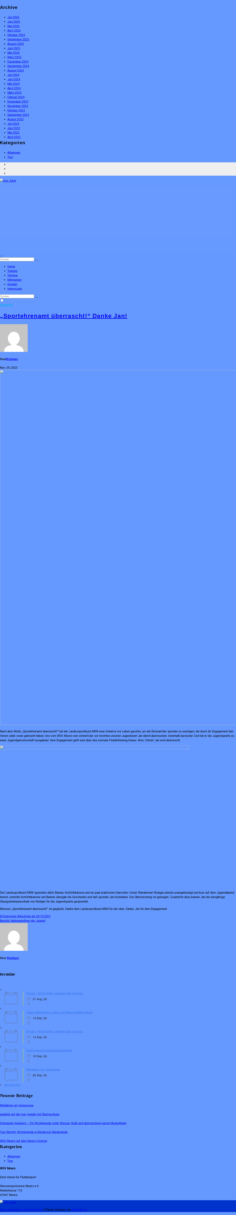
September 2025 (18, 39)
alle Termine (12, 1085)
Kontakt (12, 284)
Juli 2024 (13, 75)
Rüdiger (12, 359)
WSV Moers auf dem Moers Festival (23, 1141)
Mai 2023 (13, 132)
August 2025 (15, 44)
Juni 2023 (13, 128)
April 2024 (14, 88)
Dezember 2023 (17, 101)
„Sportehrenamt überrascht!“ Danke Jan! (63, 315)
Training (12, 271)
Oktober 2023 (16, 110)
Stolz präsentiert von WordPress (21, 1209)
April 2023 (14, 137)
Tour (10, 157)
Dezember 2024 (17, 61)
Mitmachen (14, 280)
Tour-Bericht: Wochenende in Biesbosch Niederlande (34, 1132)
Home (11, 266)
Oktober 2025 (16, 35)
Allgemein (13, 152)
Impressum (14, 288)
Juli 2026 (13, 17)
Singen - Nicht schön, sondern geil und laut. (54, 993)
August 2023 (15, 119)
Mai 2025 (13, 53)
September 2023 (18, 115)
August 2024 (15, 70)
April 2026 (14, 30)
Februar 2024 (16, 97)
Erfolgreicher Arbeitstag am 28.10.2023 (25, 916)
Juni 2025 (13, 48)
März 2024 (14, 92)
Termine (12, 275)
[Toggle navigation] (1, 255)
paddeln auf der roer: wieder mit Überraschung (29, 1114)
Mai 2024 (13, 84)
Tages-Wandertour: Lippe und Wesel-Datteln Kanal (59, 1012)
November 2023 (17, 106)
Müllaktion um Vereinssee (43, 1069)
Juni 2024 (13, 79)
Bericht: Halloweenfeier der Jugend (22, 920)
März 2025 (14, 57)
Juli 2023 (13, 124)
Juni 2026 (13, 21)
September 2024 (18, 66)
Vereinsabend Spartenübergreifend (49, 1050)
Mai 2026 (13, 26)
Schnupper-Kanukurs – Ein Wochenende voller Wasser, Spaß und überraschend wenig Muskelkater (63, 1123)
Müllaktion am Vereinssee (17, 1105)
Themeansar (79, 1209)
